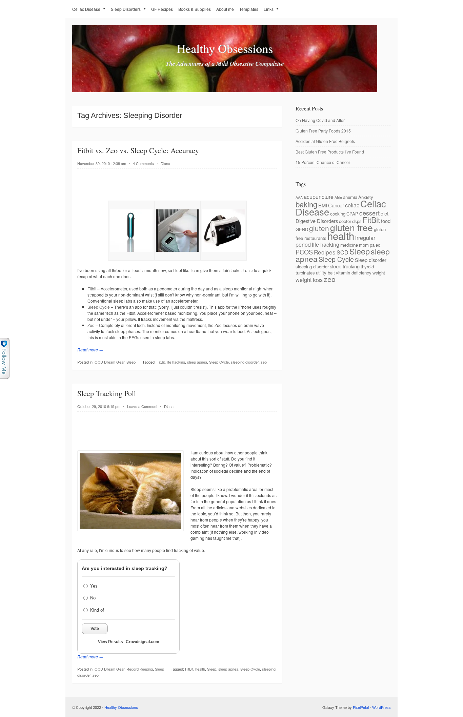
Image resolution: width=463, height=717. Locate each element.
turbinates (305, 272)
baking (306, 204)
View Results (110, 641)
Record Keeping (139, 669)
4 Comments (143, 163)
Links (269, 9)
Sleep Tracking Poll (106, 393)
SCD (342, 252)
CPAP (352, 213)
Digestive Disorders (317, 220)
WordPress (381, 707)
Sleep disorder (370, 259)
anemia (350, 197)
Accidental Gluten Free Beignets (325, 141)
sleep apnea (197, 362)
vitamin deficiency (353, 272)
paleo (375, 245)
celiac (352, 205)
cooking (337, 213)
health (200, 669)
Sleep (131, 362)
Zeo (91, 325)
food (385, 220)
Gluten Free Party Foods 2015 (323, 131)
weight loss (309, 279)
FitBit (161, 362)
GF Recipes (162, 9)
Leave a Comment (142, 406)
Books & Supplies (194, 9)
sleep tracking (345, 266)
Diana (165, 163)
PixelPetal (361, 707)
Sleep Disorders (126, 9)
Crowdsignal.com (142, 641)
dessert (369, 212)
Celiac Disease (86, 9)
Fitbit (91, 288)
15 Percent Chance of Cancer (323, 162)
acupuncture (319, 196)
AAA (299, 197)
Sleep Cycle (98, 307)
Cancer (336, 205)
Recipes (325, 252)
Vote (94, 628)
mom (364, 245)
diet (384, 213)
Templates (248, 9)
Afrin (338, 197)
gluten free (351, 227)
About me (225, 9)
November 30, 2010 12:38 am (101, 163)
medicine (349, 245)
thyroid (367, 266)
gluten (319, 228)
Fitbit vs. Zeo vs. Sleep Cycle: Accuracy (138, 150)
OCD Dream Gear (109, 362)
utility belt (325, 272)
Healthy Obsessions (225, 48)
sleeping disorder (245, 362)
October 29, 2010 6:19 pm (98, 406)
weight (379, 272)
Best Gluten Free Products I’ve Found (330, 152)
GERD (302, 229)
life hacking (176, 362)
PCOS (304, 251)
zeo (264, 362)
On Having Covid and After (320, 120)
